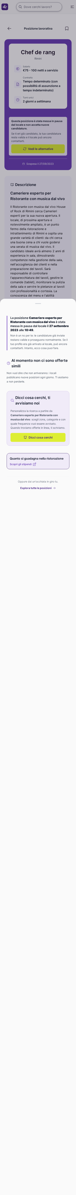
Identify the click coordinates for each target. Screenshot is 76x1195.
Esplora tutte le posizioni (36, 488)
